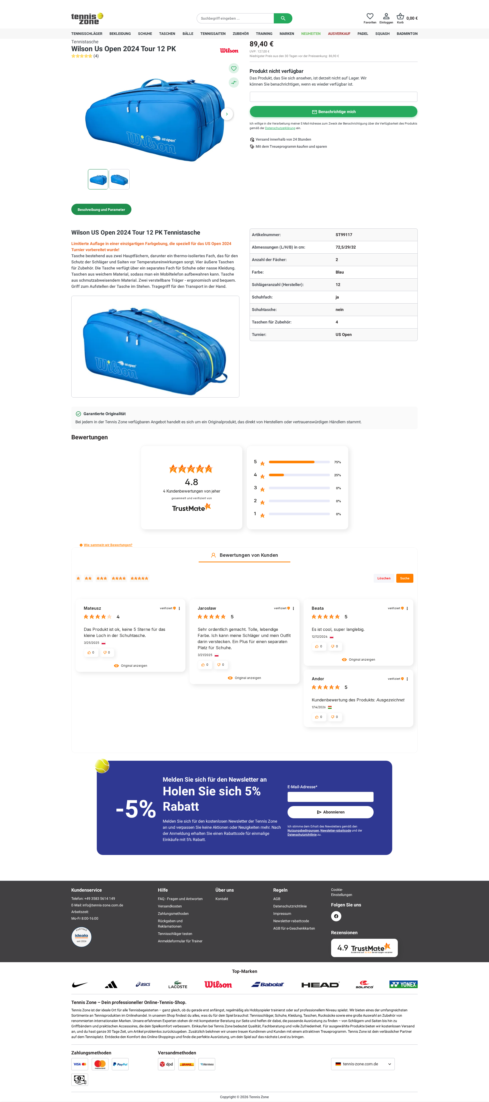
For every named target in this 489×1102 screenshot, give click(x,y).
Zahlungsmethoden (173, 913)
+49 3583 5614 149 (104, 4)
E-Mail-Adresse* (302, 786)
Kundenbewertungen (191, 491)
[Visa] (79, 1064)
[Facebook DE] (336, 916)
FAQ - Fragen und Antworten (180, 899)
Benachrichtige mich (337, 111)
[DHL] (186, 1064)
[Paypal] (120, 1064)
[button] (81, 545)
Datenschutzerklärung (280, 128)
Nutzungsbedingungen (303, 830)
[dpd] (166, 1064)
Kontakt (221, 899)
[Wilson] (229, 50)
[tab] (101, 209)
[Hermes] (206, 1064)
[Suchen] (283, 18)
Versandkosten (170, 906)
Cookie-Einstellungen (336, 892)
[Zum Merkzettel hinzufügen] (234, 68)
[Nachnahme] (79, 1079)
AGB (276, 899)
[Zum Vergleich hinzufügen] (234, 82)
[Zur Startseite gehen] (87, 18)
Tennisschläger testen (175, 934)
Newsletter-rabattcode (335, 830)
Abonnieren (334, 812)
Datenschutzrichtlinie (302, 834)
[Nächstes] (227, 114)
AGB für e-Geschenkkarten (294, 928)
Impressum (282, 913)
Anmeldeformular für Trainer (180, 941)
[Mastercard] (100, 1064)
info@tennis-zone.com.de (103, 905)
